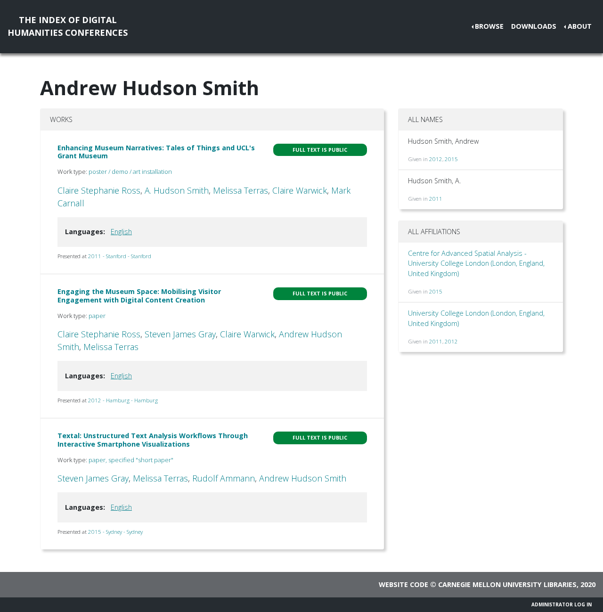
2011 (435, 198)
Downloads (533, 26)
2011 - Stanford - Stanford (119, 256)
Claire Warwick (299, 190)
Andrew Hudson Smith (302, 478)
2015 (451, 159)
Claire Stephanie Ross (98, 190)
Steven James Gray (180, 334)
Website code (403, 584)
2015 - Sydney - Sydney (115, 531)
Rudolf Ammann (223, 478)
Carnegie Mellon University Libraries (507, 584)
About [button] (580, 26)
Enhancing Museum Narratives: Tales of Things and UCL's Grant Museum (156, 151)
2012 (435, 159)
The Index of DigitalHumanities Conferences (68, 26)
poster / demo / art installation (130, 171)
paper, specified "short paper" (131, 460)
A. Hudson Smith (177, 190)
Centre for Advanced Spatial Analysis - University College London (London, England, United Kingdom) (476, 263)
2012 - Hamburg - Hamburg (123, 400)
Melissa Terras (240, 190)
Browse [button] (489, 26)
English (121, 231)
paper (97, 315)
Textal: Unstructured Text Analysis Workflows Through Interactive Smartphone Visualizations (152, 439)
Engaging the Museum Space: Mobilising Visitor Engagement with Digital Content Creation (139, 295)
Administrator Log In (561, 604)
